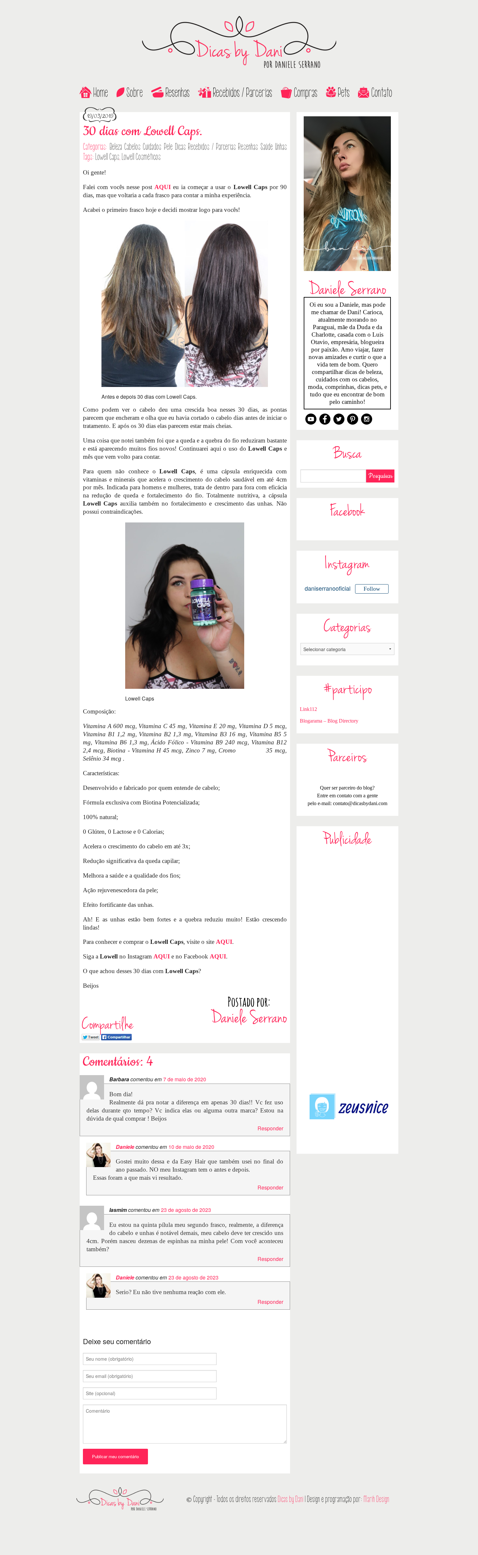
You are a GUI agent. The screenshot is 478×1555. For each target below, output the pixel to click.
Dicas (180, 147)
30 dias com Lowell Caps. (143, 131)
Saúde (266, 147)
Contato (381, 92)
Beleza (116, 147)
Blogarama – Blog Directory (329, 721)
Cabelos (132, 147)
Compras (305, 92)
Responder (270, 1128)
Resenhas (178, 92)
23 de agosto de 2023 (186, 1210)
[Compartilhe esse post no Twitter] (91, 1036)
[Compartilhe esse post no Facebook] (116, 1036)
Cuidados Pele (157, 147)
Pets (344, 92)
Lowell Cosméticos (141, 157)
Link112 (308, 709)
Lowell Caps (107, 157)
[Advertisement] (347, 969)
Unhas (281, 147)
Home (100, 92)
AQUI (162, 187)
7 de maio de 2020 (184, 1079)
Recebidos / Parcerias (242, 92)
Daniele (125, 1146)
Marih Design (376, 1499)
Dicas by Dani (290, 1499)
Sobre (134, 92)
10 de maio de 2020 (191, 1146)
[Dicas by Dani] (239, 42)
